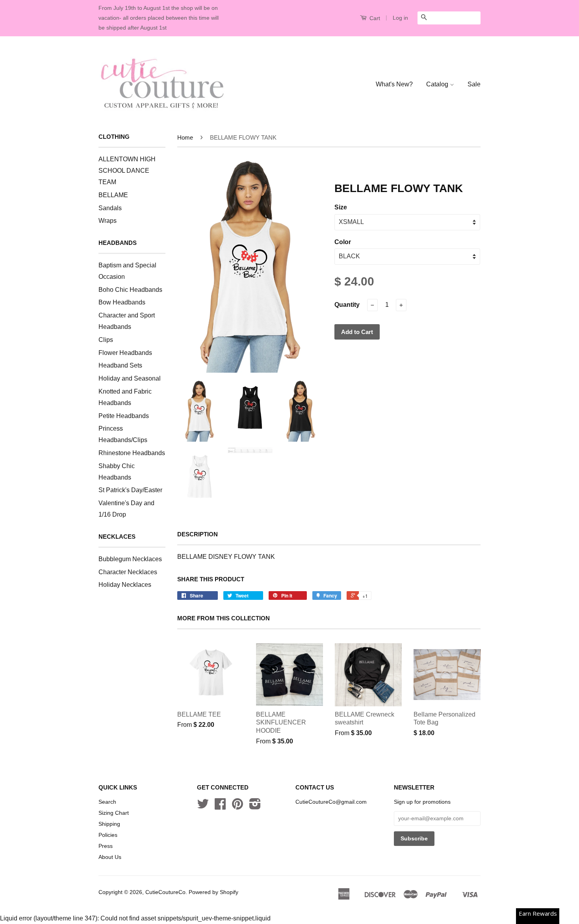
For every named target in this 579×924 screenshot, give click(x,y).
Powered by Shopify (213, 892)
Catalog (438, 84)
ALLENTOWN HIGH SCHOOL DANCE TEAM (127, 170)
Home (185, 137)
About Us (109, 857)
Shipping (109, 824)
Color (342, 242)
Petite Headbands (123, 416)
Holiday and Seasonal (129, 378)
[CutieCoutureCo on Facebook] (220, 807)
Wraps (107, 220)
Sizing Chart (113, 813)
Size (340, 207)
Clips (105, 339)
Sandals (110, 208)
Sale (474, 84)
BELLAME (113, 195)
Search (107, 802)
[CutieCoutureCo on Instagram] (255, 807)
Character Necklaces (127, 572)
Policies (107, 835)
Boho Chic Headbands (130, 289)
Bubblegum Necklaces (130, 559)
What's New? (394, 84)
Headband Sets (120, 365)
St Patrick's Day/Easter (130, 490)
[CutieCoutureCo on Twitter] (203, 807)
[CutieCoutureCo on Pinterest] (237, 807)
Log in (400, 18)
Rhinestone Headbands (131, 453)
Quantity (347, 304)
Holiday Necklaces (124, 584)
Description (197, 534)
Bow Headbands (121, 302)
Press (105, 846)
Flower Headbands (125, 352)
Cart (374, 18)
